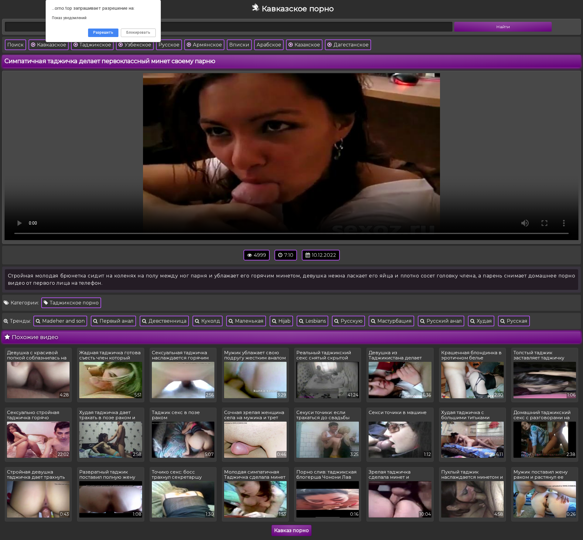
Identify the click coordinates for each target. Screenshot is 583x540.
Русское (169, 45)
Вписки (239, 45)
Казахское (306, 45)
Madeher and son (63, 321)
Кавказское (51, 45)
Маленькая (249, 321)
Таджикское (94, 45)
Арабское (269, 45)
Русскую (351, 321)
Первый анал (116, 321)
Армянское (207, 45)
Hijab (284, 321)
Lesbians (315, 321)
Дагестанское (350, 45)
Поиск (15, 45)
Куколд (210, 321)
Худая (484, 321)
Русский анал (443, 321)
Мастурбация (394, 321)
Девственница (166, 321)
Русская (516, 321)
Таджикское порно (74, 303)
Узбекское (137, 45)
